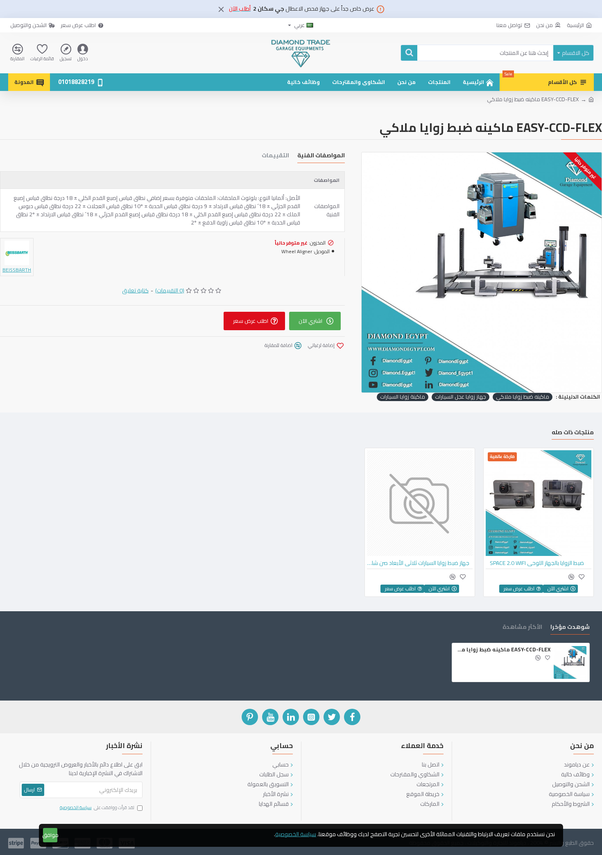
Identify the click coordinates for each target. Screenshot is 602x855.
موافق (50, 835)
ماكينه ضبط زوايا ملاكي (522, 397)
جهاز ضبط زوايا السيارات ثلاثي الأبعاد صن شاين (418, 563)
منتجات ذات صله (573, 433)
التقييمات (275, 156)
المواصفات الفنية (321, 156)
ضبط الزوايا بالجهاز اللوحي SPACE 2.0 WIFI (537, 563)
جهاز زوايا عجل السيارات (460, 397)
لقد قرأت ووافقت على (97, 808)
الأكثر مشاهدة (522, 628)
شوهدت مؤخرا (570, 628)
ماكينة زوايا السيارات (402, 397)
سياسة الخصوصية (295, 834)
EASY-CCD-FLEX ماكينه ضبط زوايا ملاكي (502, 649)
